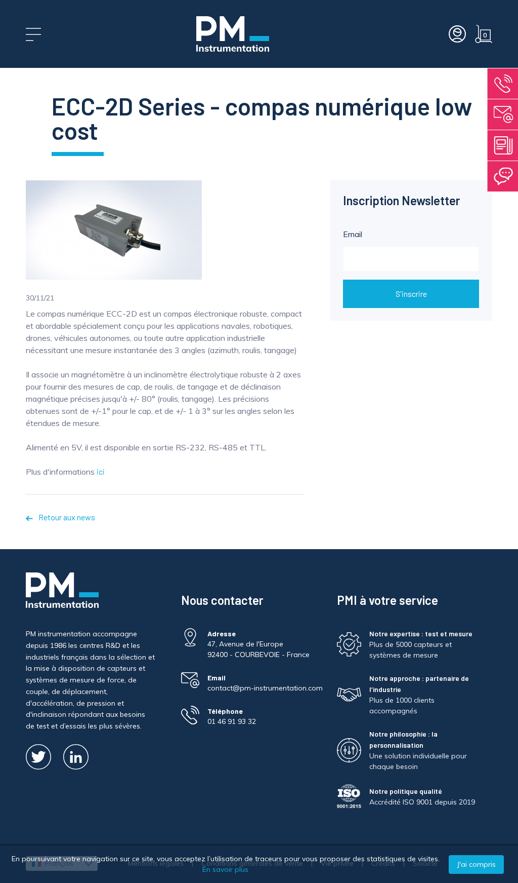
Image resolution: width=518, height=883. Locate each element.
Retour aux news (66, 517)
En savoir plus (225, 869)
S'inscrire (411, 293)
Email (352, 234)
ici (101, 471)
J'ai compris (476, 864)
